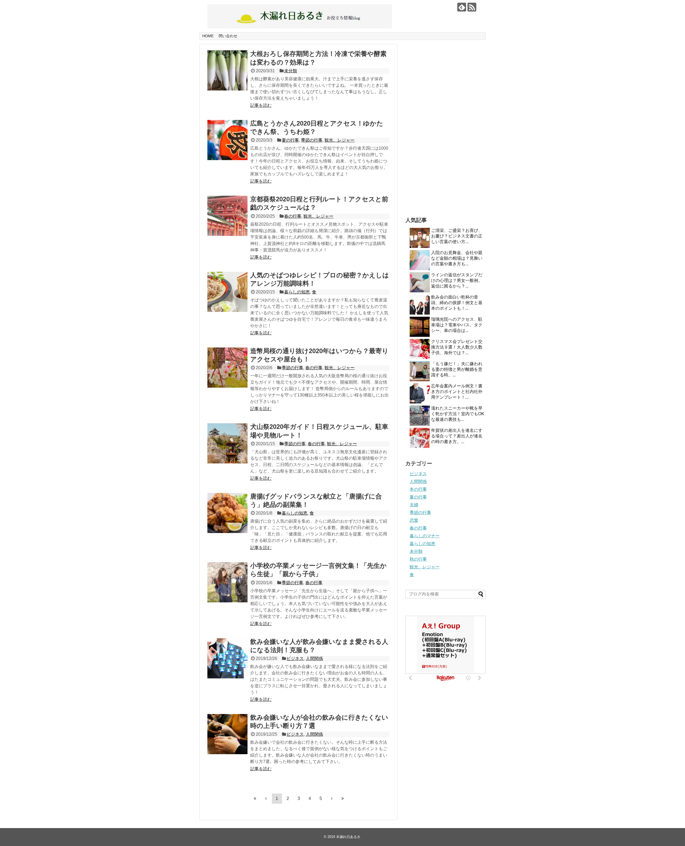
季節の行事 (311, 140)
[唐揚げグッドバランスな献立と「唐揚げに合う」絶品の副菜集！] (227, 513)
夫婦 (414, 505)
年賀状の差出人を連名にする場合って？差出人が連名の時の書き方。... (456, 436)
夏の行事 (290, 140)
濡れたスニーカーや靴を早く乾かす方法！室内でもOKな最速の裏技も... (457, 414)
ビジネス (295, 658)
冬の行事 (418, 489)
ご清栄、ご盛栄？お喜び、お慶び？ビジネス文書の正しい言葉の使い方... (456, 236)
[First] (255, 798)
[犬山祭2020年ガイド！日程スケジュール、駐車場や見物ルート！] (227, 443)
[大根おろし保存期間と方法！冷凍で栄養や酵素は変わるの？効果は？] (227, 70)
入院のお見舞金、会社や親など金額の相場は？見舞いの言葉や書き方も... (456, 258)
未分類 (290, 71)
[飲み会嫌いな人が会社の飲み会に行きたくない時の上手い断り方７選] (227, 734)
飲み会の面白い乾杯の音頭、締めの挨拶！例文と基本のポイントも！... (456, 303)
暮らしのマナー (425, 536)
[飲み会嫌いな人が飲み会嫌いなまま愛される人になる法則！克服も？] (227, 658)
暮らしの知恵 (297, 292)
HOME (208, 36)
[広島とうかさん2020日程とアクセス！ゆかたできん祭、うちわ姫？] (227, 140)
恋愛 (414, 520)
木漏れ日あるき (348, 837)
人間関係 (314, 658)
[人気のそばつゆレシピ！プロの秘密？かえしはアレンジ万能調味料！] (227, 292)
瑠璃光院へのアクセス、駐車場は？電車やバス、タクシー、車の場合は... (456, 325)
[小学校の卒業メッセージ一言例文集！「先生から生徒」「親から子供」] (227, 582)
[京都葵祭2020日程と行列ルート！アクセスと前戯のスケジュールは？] (227, 216)
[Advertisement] (445, 124)
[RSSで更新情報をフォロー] (471, 7)
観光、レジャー (340, 140)
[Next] (332, 798)
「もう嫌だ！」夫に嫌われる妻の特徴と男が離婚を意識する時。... (456, 369)
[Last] (343, 798)
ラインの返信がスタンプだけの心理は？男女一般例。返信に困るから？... (456, 280)
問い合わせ (228, 36)
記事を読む (261, 105)
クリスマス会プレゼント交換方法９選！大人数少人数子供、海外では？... (456, 347)
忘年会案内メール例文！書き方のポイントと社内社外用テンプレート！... (456, 391)
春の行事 (292, 216)
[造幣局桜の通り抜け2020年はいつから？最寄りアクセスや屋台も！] (227, 368)
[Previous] (266, 798)
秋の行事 (418, 559)
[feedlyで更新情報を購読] (461, 7)
